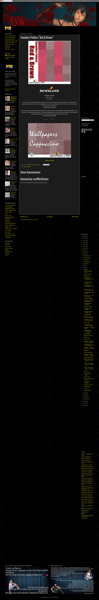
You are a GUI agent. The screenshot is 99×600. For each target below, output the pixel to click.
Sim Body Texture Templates (11, 228)
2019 (84, 250)
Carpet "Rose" (87, 376)
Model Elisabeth (87, 390)
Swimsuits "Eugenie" (88, 306)
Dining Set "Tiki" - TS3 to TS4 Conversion (88, 317)
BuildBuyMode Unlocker (10, 208)
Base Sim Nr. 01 (87, 339)
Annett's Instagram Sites (10, 35)
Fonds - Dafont (8, 246)
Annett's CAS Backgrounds (86, 454)
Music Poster (13, 117)
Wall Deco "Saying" (88, 274)
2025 (84, 238)
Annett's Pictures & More (10, 37)
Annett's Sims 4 (84, 460)
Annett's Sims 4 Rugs (85, 496)
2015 (84, 403)
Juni (85, 267)
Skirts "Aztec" (87, 322)
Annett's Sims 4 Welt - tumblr (11, 40)
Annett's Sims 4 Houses (86, 479)
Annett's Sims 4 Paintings (86, 483)
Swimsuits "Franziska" (88, 298)
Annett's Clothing (85, 456)
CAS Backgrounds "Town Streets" (87, 331)
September (86, 261)
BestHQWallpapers (9, 206)
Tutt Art (6, 255)
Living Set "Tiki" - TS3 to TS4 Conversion (89, 296)
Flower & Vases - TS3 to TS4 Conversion (88, 325)
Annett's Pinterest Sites (10, 39)
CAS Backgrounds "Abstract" (87, 304)
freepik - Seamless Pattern (10, 210)
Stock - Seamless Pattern (10, 235)
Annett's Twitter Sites (9, 44)
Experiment (7, 47)
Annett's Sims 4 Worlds (86, 508)
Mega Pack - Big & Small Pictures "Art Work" (89, 342)
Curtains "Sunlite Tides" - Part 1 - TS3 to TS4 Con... (89, 369)
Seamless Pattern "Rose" (87, 374)
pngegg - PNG (8, 227)
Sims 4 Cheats (8, 230)
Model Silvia (86, 350)
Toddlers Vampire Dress (14, 150)
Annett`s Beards (84, 510)
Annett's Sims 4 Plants (86, 492)
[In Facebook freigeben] (47, 164)
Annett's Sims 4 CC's (85, 465)
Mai (85, 269)
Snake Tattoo (13, 161)
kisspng (6, 250)
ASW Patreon (7, 46)
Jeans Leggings (87, 333)
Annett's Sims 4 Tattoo (86, 497)
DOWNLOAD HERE (49, 160)
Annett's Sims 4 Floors (86, 473)
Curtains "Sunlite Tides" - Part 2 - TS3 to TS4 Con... (88, 364)
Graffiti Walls (13, 192)
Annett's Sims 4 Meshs (86, 481)
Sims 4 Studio (8, 232)
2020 (84, 248)
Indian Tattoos (87, 386)
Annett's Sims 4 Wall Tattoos (87, 502)
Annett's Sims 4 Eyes (85, 471)
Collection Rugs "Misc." (88, 352)
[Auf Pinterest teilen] (49, 164)
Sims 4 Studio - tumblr (9, 233)
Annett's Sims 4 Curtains (86, 468)
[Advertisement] (87, 52)
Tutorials (83, 518)
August (85, 263)
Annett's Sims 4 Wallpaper (86, 505)
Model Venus (86, 371)
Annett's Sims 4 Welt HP (10, 42)
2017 (84, 254)
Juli (84, 265)
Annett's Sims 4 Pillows (86, 490)
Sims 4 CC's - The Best (9, 49)
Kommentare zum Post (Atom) (32, 219)
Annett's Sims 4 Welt (10, 55)
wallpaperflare (8, 237)
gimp (6, 213)
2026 (84, 236)
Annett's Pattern (27, 166)
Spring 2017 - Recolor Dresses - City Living (88, 355)
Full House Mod (8, 212)
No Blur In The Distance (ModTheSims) (10, 218)
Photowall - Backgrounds (10, 223)
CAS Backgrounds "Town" (87, 309)
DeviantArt (7, 244)
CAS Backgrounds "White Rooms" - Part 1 (89, 286)
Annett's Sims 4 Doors (86, 470)
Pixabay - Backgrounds (9, 225)
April (85, 393)
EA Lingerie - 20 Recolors (87, 382)
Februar (86, 397)
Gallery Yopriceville (9, 248)
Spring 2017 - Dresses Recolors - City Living (89, 348)
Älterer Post (75, 216)
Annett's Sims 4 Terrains (86, 501)
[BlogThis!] (45, 164)
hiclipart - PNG (8, 215)
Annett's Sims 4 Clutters (86, 466)
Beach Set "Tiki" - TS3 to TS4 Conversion (88, 290)
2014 (84, 405)
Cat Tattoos (86, 388)
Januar (85, 398)
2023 (84, 242)
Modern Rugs (86, 337)
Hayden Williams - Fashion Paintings (14, 183)
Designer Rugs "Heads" (88, 357)
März (85, 395)
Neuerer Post (24, 216)
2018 (84, 252)
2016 (84, 401)
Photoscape (7, 221)
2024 (84, 240)
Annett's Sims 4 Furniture (86, 475)
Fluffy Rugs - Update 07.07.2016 (13, 129)
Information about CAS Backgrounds (88, 301)
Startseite (50, 216)
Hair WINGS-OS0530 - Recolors (88, 283)
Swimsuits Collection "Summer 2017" (88, 312)
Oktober (86, 259)
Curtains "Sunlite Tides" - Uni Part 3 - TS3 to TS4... (88, 360)
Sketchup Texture (8, 251)
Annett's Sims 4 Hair (85, 478)
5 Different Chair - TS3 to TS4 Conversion (88, 320)
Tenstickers (7, 253)
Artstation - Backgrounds (10, 205)
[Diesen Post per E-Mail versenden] (43, 164)
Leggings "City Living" (88, 335)
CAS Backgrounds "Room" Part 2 (13, 172)
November (86, 257)
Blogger (56, 597)
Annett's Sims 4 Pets (85, 486)
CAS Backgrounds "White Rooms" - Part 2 (89, 279)
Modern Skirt (86, 276)
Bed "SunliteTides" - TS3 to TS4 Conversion (89, 345)
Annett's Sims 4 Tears (86, 499)
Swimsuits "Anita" (87, 314)
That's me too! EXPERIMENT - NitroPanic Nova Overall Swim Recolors (14, 99)
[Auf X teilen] (46, 164)
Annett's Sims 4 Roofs (86, 494)
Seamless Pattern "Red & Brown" (88, 379)
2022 (84, 244)
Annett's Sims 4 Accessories (87, 462)
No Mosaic (7, 220)
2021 (84, 246)
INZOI (82, 513)
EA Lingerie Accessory (88, 384)
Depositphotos (8, 243)
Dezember (86, 255)
